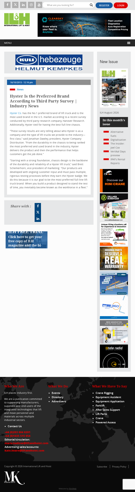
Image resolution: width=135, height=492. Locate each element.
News (20, 89)
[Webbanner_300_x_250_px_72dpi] (114, 367)
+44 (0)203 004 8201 (17, 432)
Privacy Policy (119, 466)
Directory (57, 397)
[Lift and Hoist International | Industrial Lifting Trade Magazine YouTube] (39, 5)
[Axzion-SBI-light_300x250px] (114, 293)
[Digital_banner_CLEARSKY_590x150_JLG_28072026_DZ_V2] (84, 25)
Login (120, 5)
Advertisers (59, 401)
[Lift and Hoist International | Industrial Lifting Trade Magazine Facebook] (7, 5)
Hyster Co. (16, 113)
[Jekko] (114, 191)
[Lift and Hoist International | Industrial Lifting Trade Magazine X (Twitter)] (15, 5)
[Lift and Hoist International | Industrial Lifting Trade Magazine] (17, 25)
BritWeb (72, 488)
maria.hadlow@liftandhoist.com (26, 443)
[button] (65, 42)
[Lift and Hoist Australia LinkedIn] (38, 219)
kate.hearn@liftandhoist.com (24, 450)
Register (104, 5)
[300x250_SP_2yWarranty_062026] (114, 269)
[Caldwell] (114, 244)
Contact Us (15, 426)
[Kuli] (48, 62)
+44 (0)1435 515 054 (17, 436)
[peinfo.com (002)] (114, 318)
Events (56, 393)
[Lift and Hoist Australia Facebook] (38, 206)
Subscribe (102, 466)
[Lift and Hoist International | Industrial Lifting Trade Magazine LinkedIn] (23, 5)
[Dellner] (114, 220)
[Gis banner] (114, 342)
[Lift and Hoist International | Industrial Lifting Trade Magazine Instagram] (31, 5)
